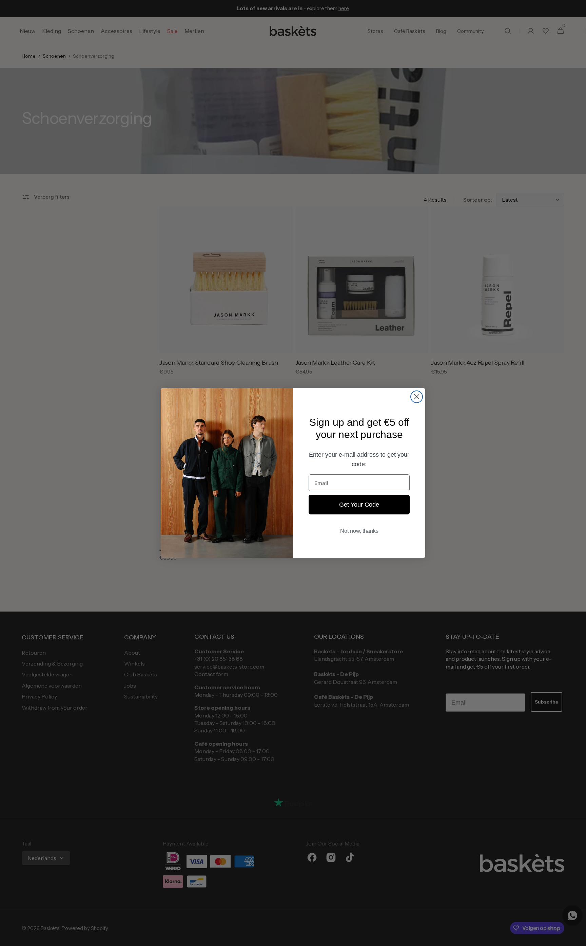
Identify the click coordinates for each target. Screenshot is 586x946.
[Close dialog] (417, 397)
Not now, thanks (359, 531)
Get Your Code (359, 504)
